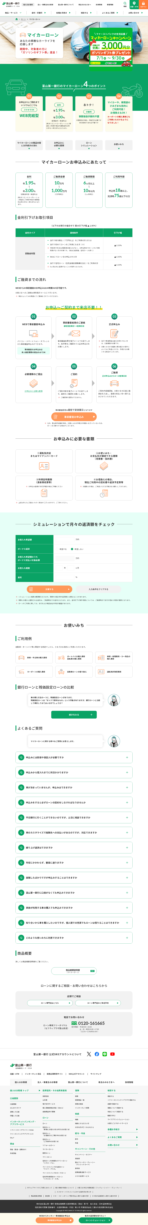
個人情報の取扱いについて (64, 1188)
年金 (76, 1143)
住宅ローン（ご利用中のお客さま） (51, 1140)
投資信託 (46, 1096)
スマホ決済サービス (82, 1176)
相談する (84, 12)
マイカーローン (48, 1149)
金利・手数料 (37, 12)
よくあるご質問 (108, 12)
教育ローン (46, 1153)
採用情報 (99, 4)
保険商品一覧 (80, 1100)
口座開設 (13, 1104)
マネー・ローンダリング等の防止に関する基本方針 (71, 1196)
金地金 (77, 1168)
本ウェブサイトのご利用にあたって (39, 1188)
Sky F (12, 1138)
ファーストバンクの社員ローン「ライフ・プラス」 (53, 1168)
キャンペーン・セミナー (83, 1155)
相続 (76, 1119)
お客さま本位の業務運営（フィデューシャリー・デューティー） (100, 1188)
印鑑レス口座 (15, 1116)
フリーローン (47, 1157)
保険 (76, 1096)
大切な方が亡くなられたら (84, 1127)
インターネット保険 (82, 1108)
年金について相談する (115, 1112)
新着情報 (110, 4)
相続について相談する (115, 1108)
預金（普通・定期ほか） (18, 1149)
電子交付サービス (49, 1104)
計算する (49, 589)
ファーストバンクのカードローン (54, 1173)
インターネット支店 (33, 1074)
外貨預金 (13, 1153)
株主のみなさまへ (85, 4)
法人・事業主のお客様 (45, 4)
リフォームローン (49, 1145)
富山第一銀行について (66, 4)
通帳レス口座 (15, 1112)
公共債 (45, 1100)
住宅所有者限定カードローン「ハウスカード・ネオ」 (53, 1178)
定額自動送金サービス (83, 1172)
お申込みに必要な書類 (33, 391)
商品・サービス (11, 12)
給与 (76, 1139)
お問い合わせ (133, 12)
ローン (23, 19)
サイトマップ (95, 1074)
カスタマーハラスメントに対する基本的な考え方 (74, 1192)
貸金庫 (77, 1158)
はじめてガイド (15, 1108)
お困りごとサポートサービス (118, 1123)
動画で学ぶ (111, 1116)
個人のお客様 (28, 4)
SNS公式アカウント (77, 1074)
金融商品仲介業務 (49, 1112)
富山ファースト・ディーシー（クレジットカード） (85, 1163)
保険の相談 (79, 1104)
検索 (125, 6)
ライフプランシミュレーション (118, 1119)
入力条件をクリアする (98, 589)
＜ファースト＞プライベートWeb (22, 1130)
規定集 (47, 1196)
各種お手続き (61, 12)
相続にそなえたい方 (82, 1123)
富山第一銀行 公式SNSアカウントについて (57, 1054)
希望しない (79, 549)
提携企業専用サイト (55, 1074)
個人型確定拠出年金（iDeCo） (53, 1108)
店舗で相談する (113, 1104)
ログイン (143, 7)
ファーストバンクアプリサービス (21, 1134)
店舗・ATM (134, 7)
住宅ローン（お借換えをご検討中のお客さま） (55, 1134)
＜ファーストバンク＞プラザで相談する (122, 1100)
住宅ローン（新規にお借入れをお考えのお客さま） (57, 1128)
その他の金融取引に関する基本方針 (104, 1196)
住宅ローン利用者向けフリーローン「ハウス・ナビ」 (55, 1162)
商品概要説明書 (36, 1196)
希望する (63, 549)
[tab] (47, 1082)
